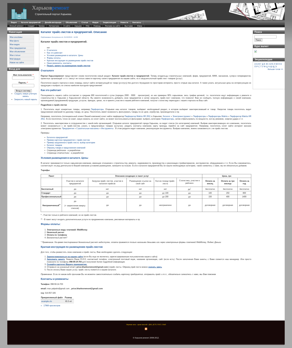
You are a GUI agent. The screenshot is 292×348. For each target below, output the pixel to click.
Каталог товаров (54, 145)
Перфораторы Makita (218, 116)
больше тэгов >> (275, 69)
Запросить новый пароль (25, 99)
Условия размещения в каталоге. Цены (65, 55)
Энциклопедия (109, 22)
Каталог (166, 116)
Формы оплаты (54, 58)
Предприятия (68, 128)
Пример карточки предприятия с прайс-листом (68, 140)
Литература (54, 26)
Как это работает (55, 53)
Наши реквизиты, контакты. (59, 63)
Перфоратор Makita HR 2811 (138, 116)
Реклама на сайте (112, 26)
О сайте (66, 26)
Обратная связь (131, 324)
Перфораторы (97, 109)
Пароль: (23, 83)
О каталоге (52, 50)
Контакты (136, 22)
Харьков (50, 8)
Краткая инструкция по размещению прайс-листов (70, 60)
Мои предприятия (18, 48)
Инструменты (107, 128)
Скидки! (31, 26)
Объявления (71, 22)
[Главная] (19, 19)
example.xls (46, 301)
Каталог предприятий (30, 22)
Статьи (85, 22)
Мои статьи (15, 55)
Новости (124, 22)
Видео (14, 22)
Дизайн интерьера (53, 22)
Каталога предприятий (57, 137)
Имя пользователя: (23, 75)
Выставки (129, 26)
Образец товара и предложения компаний (66, 148)
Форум (95, 22)
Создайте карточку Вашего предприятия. (67, 264)
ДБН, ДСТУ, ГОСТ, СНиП (157, 324)
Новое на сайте (17, 62)
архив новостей (142, 324)
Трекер (42, 26)
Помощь (97, 26)
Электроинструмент (181, 116)
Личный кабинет (16, 26)
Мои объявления (17, 51)
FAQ (87, 26)
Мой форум (15, 59)
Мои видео (15, 44)
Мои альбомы (16, 37)
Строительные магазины (87, 128)
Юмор (139, 26)
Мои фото (14, 41)
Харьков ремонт (142, 338)
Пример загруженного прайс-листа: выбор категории (71, 142)
